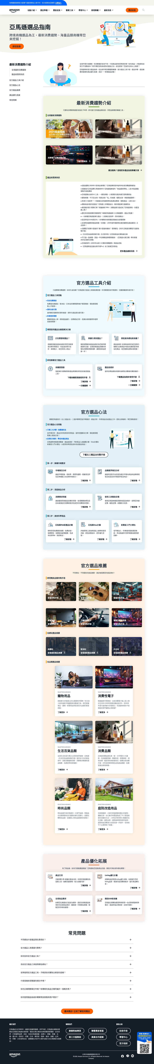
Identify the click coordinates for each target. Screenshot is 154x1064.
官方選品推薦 (14, 90)
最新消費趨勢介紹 (20, 64)
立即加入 (58, 3)
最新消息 (107, 10)
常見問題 (13, 100)
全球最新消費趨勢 (19, 70)
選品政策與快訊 (18, 74)
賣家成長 (56, 10)
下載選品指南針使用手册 (127, 377)
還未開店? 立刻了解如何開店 (77, 1011)
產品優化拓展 (14, 95)
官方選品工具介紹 (16, 80)
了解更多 (61, 712)
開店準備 (44, 10)
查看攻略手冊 (53, 598)
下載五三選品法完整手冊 (94, 454)
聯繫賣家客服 (97, 1031)
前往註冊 (17, 46)
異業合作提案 (97, 1037)
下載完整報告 (82, 161)
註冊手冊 (123, 1031)
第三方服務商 (75, 1037)
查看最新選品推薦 (55, 653)
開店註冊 (132, 10)
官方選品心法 (14, 85)
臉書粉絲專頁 (75, 1031)
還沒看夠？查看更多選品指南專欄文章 (123, 170)
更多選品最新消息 (127, 251)
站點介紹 (31, 10)
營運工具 (69, 10)
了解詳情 (84, 381)
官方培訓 (123, 1043)
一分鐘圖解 (83, 385)
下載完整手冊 (82, 132)
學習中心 (82, 10)
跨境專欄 (95, 10)
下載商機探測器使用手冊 (77, 377)
